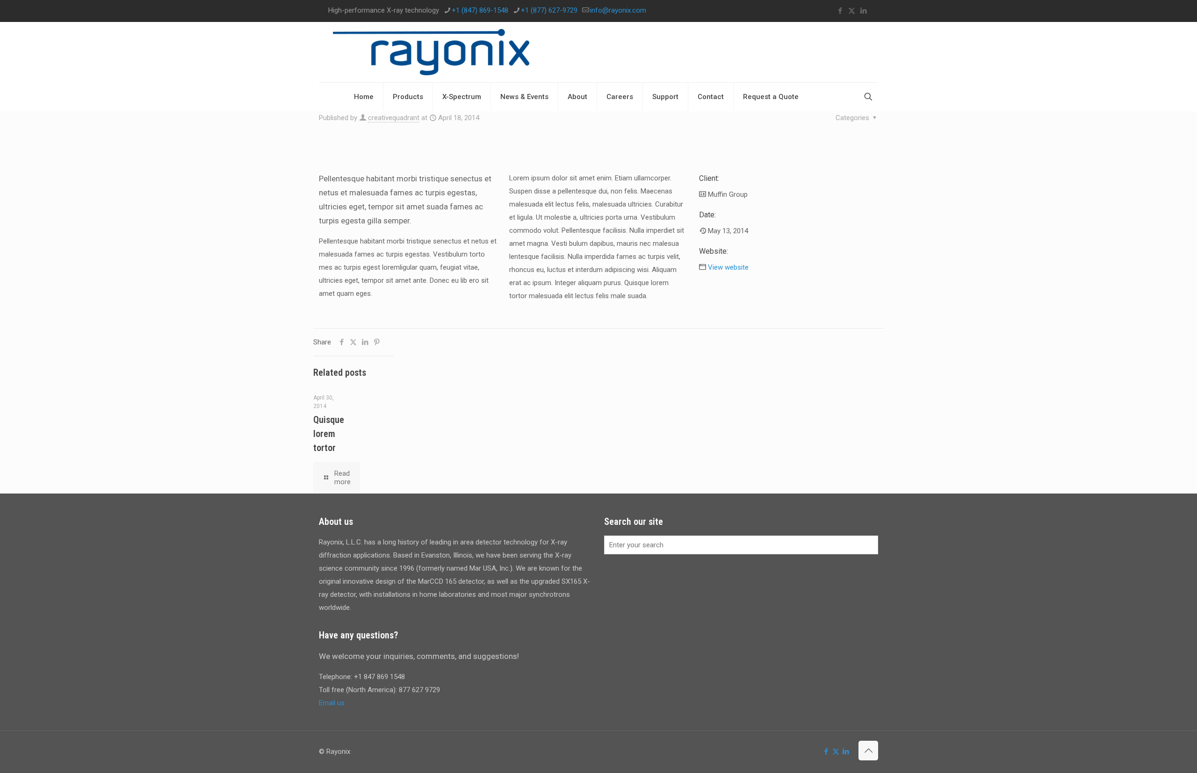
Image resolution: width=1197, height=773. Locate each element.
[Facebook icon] (840, 11)
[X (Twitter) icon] (851, 11)
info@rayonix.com (618, 10)
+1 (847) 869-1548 (480, 10)
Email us (332, 703)
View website (728, 267)
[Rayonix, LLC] (431, 52)
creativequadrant (393, 118)
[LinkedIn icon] (863, 11)
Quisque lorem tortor (328, 433)
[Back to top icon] (868, 750)
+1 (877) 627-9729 (549, 10)
